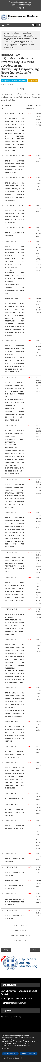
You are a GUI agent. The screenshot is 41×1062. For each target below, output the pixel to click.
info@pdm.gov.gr (17, 1003)
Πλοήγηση (12, 5)
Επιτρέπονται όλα (10, 1054)
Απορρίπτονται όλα (28, 1054)
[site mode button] (34, 25)
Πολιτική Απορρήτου (25, 5)
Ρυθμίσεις (6, 1048)
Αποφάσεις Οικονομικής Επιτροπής (14, 81)
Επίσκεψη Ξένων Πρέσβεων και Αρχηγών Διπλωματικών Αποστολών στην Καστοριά (36, 950)
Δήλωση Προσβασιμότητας (11, 1017)
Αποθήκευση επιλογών (11, 1058)
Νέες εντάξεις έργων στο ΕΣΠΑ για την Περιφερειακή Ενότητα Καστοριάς (7, 950)
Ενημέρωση (33, 81)
